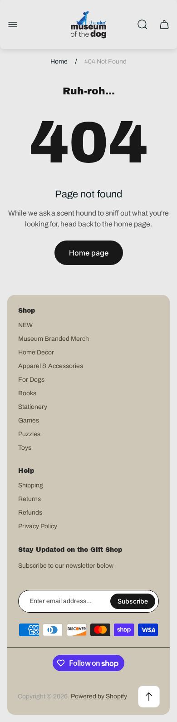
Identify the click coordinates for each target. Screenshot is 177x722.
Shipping (30, 485)
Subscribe (133, 601)
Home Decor (36, 352)
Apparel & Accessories (50, 366)
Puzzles (29, 434)
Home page (88, 252)
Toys (24, 447)
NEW (25, 325)
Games (28, 420)
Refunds (30, 512)
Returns (29, 499)
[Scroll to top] (149, 696)
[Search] (142, 24)
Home (59, 61)
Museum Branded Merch (53, 338)
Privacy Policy (37, 526)
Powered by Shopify (99, 696)
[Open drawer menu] (12, 24)
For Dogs (31, 379)
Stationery (32, 406)
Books (27, 393)
